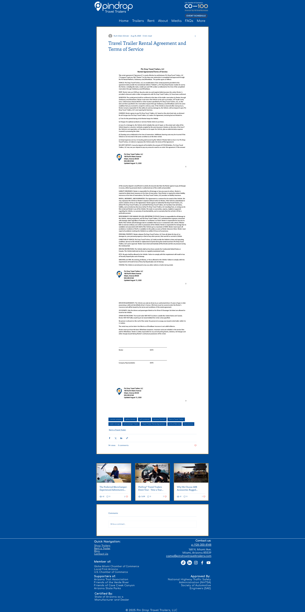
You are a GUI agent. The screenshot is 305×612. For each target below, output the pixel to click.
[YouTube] (208, 562)
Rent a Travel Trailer (176, 419)
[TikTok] (183, 562)
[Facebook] (202, 562)
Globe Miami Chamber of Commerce (116, 566)
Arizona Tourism (159, 419)
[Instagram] (195, 562)
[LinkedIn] (189, 562)
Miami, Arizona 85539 (197, 552)
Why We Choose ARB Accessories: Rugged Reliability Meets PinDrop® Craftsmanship (189, 488)
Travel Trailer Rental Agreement (153, 424)
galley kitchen (130, 419)
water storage (115, 424)
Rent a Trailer (102, 548)
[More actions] (195, 35)
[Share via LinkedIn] (121, 438)
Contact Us (101, 554)
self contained (144, 419)
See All (205, 459)
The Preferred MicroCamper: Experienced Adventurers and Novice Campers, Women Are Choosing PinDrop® (114, 488)
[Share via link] (127, 438)
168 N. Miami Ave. (200, 549)
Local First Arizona (106, 569)
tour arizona (188, 424)
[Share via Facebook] (109, 438)
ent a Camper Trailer (131, 424)
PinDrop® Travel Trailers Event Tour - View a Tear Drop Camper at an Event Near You (150, 488)
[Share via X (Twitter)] (115, 438)
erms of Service (174, 424)
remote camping (116, 419)
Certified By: (103, 593)
